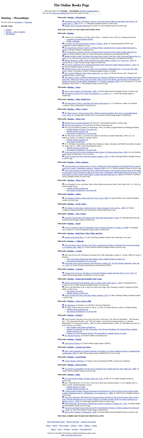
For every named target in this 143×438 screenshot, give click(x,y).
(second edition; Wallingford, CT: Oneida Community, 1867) (101, 79)
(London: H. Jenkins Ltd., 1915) (95, 404)
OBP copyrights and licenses (71, 435)
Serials (94, 426)
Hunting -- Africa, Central (77, 109)
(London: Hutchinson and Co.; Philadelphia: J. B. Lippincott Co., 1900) (100, 392)
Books (53, 429)
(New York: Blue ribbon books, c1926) (91, 218)
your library (18, 22)
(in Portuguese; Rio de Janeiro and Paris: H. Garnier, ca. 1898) (96, 228)
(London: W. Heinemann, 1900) (80, 91)
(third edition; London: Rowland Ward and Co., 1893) (101, 172)
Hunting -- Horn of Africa (77, 365)
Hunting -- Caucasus (75, 269)
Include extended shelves (89, 11)
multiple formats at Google (76, 387)
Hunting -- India (73, 375)
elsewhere (28, 22)
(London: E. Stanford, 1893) (101, 167)
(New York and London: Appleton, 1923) (86, 156)
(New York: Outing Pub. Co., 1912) (86, 73)
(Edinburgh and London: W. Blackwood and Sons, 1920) (96, 152)
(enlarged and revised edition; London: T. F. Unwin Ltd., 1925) (99, 60)
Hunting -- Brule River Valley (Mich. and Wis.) (85, 233)
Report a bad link (73, 422)
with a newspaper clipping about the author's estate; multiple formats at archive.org (96, 259)
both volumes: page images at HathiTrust (81, 327)
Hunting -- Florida (74, 339)
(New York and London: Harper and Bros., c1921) (100, 65)
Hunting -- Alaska (74, 194)
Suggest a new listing (88, 422)
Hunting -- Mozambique (76, 17)
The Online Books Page (71, 5)
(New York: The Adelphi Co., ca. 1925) (86, 93)
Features (67, 429)
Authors (73, 426)
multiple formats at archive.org (77, 131)
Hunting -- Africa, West (76, 180)
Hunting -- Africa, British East (78, 99)
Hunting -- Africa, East (76, 119)
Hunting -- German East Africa (79, 347)
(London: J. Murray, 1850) (86, 44)
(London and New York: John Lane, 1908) (100, 369)
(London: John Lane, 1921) (83, 379)
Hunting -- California (75, 241)
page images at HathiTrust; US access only (82, 133)
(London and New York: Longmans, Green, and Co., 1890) (94, 208)
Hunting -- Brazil (73, 224)
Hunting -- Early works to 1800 (79, 301)
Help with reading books (56, 422)
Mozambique (10, 34)
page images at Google (75, 291)
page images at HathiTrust (76, 142)
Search (55, 426)
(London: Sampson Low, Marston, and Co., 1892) (100, 399)
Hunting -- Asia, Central (76, 214)
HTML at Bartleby (73, 41)
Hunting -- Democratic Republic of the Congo (84, 279)
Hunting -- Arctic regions (76, 204)
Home (48, 426)
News (60, 429)
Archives (75, 429)
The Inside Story (86, 429)
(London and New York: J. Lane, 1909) (86, 198)
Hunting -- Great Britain (76, 357)
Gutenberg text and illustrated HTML (80, 39)
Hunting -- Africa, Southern (15, 32)
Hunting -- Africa (73, 87)
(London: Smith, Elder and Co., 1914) (93, 283)
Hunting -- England (74, 315)
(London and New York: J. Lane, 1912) (99, 273)
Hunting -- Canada (74, 251)
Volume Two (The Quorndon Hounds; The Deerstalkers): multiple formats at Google (96, 333)
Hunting (9, 30)
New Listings (64, 426)
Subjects (87, 426)
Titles (80, 426)
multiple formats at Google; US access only (82, 129)
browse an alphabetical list (61, 13)
